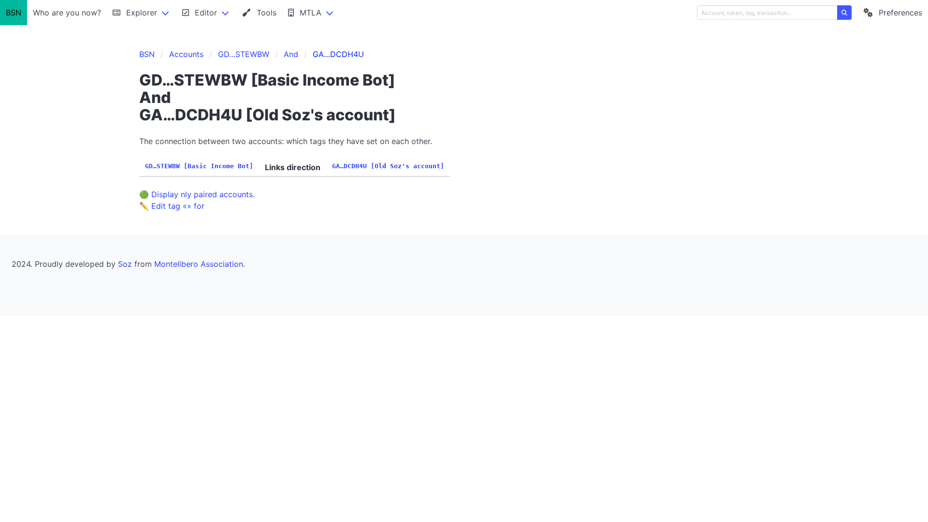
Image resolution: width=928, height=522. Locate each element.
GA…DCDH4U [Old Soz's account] (388, 166)
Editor (206, 12)
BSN (13, 12)
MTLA (310, 12)
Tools (266, 12)
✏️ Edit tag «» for (171, 206)
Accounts (186, 54)
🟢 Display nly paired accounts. (197, 194)
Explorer (141, 12)
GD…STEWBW (243, 54)
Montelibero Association (198, 264)
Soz (125, 264)
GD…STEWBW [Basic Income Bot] (199, 166)
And (291, 54)
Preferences (900, 12)
